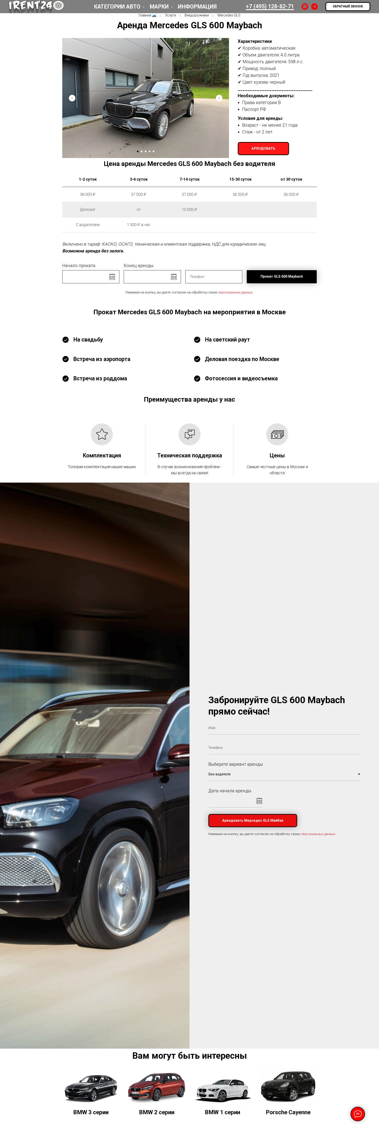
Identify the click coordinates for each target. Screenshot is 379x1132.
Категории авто (118, 7)
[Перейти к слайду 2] (142, 151)
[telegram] (314, 6)
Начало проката (78, 265)
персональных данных (235, 292)
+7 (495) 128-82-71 (270, 6)
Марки (160, 7)
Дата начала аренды (229, 790)
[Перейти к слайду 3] (146, 151)
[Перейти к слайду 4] (149, 151)
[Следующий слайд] (219, 98)
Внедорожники (197, 15)
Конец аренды (139, 265)
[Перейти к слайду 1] (138, 151)
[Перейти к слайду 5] (153, 151)
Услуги (170, 15)
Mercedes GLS (229, 15)
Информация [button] (197, 7)
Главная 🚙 (147, 15)
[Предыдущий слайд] (72, 98)
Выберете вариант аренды (235, 764)
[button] (347, 6)
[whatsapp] (305, 6)
